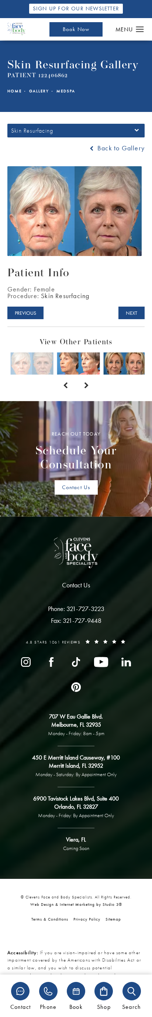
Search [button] (131, 1006)
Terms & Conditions (49, 919)
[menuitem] (25, 661)
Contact (20, 1006)
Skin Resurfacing (65, 295)
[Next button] (86, 385)
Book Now (76, 29)
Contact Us (76, 487)
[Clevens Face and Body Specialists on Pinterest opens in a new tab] (76, 686)
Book (76, 1006)
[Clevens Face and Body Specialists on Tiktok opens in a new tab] (76, 661)
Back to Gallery (120, 148)
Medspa (65, 91)
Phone (48, 1006)
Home (14, 91)
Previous (25, 313)
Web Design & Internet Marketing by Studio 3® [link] (76, 904)
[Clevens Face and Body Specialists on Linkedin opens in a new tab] (126, 661)
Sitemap (113, 919)
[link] (76, 609)
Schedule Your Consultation (76, 451)
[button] (140, 30)
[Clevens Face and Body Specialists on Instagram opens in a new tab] (25, 661)
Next (131, 313)
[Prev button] (65, 385)
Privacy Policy (86, 919)
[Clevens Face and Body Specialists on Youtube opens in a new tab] (101, 661)
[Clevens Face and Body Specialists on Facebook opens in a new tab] (50, 661)
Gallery (39, 91)
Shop (104, 1006)
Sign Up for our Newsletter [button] (76, 8)
